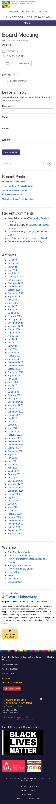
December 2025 (15, 283)
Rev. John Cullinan (38, 602)
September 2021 (15, 451)
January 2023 (14, 398)
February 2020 (14, 514)
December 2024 (15, 323)
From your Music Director (19, 565)
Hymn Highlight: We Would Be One (18, 186)
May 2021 (12, 464)
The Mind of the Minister (13, 182)
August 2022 (13, 415)
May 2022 (12, 425)
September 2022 (15, 412)
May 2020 (12, 504)
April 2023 (12, 389)
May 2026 (12, 267)
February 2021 (14, 474)
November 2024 (15, 326)
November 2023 (15, 365)
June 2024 (12, 342)
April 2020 (12, 507)
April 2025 (12, 309)
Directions (14, 12)
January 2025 (14, 319)
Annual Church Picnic (12, 195)
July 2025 (12, 300)
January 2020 (14, 517)
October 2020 (14, 487)
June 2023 (12, 382)
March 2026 (13, 273)
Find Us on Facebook (12, 682)
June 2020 (12, 501)
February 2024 (14, 356)
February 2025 (14, 316)
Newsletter (12, 579)
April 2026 (12, 270)
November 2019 (15, 524)
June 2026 (12, 263)
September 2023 (15, 372)
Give (34, 12)
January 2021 (14, 477)
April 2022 (12, 428)
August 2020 (13, 494)
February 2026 (14, 277)
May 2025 (12, 306)
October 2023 (14, 369)
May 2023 (12, 385)
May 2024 (12, 346)
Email (5, 128)
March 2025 (13, 313)
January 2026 (14, 280)
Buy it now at (9, 717)
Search (25, 12)
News (10, 575)
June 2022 (12, 421)
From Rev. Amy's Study (18, 552)
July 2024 (12, 339)
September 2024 (15, 333)
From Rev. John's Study (18, 555)
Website (6, 140)
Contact (43, 12)
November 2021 (15, 445)
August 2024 (13, 336)
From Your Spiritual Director (20, 569)
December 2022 (15, 402)
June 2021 (12, 461)
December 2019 (15, 520)
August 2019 (13, 533)
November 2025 (15, 286)
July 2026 (12, 260)
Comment (7, 106)
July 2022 (12, 418)
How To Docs (13, 572)
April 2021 (12, 468)
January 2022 (14, 438)
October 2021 (14, 448)
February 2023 (14, 395)
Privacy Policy (28, 790)
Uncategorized (14, 582)
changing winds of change (14, 190)
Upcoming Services (10, 636)
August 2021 (13, 454)
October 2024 (14, 329)
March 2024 (13, 352)
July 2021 (12, 458)
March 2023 (13, 392)
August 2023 (13, 375)
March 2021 (13, 471)
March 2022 (13, 431)
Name (5, 117)
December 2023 (15, 362)
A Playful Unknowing (19, 596)
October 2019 (14, 527)
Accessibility (28, 794)
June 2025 (12, 303)
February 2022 (14, 435)
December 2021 (15, 441)
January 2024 (14, 359)
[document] (28, 336)
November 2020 (15, 484)
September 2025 (15, 293)
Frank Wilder (22, 40)
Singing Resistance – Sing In (34, 238)
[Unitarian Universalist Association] (14, 766)
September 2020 (15, 491)
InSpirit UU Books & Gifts (28, 798)
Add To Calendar (18, 63)
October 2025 (14, 290)
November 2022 (15, 405)
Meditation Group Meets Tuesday (17, 199)
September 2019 (15, 530)
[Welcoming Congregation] (35, 766)
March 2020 (13, 510)
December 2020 (15, 481)
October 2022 (14, 408)
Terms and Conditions (28, 786)
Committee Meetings (17, 81)
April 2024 (12, 349)
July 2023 (12, 379)
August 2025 (13, 296)
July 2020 (12, 497)
